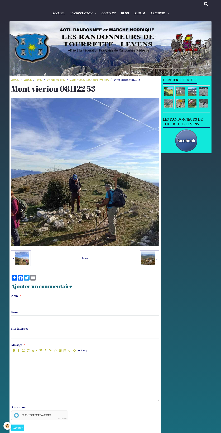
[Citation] (40, 350)
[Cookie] (7, 426)
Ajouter (18, 428)
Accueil (58, 13)
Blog (125, 13)
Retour (85, 258)
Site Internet (19, 329)
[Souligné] (23, 350)
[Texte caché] (55, 350)
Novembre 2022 (56, 80)
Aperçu (84, 350)
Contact (109, 13)
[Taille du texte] (28, 350)
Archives (158, 13)
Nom (14, 296)
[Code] (69, 350)
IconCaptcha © (62, 418)
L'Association (81, 13)
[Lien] (50, 350)
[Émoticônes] (74, 350)
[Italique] (18, 350)
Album (139, 13)
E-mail (16, 312)
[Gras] (13, 350)
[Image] (60, 350)
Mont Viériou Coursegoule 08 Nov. (89, 80)
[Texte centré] (45, 350)
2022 (39, 80)
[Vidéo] (64, 350)
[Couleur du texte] (34, 350)
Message (16, 345)
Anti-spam (18, 407)
